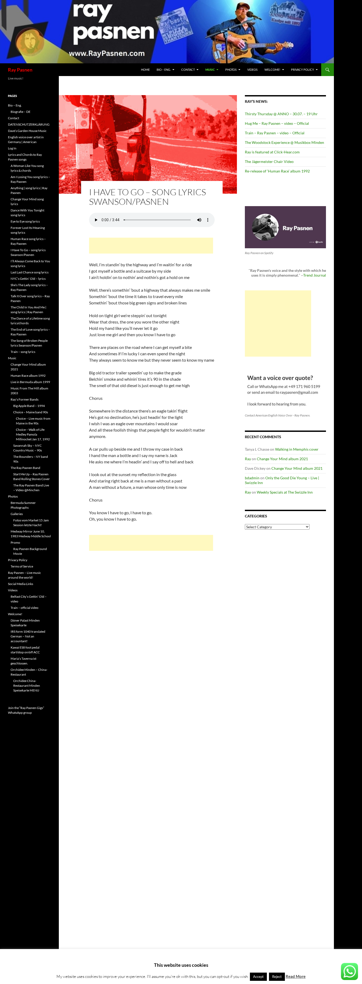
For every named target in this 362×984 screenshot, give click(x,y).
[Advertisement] (151, 246)
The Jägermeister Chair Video (269, 161)
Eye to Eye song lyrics (25, 221)
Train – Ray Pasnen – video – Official (274, 133)
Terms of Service (22, 566)
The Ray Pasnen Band (25, 468)
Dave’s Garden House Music (27, 131)
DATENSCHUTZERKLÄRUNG (29, 124)
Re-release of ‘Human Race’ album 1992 (277, 171)
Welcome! (272, 69)
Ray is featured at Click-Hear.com (272, 152)
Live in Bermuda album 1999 (30, 382)
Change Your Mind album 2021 (282, 458)
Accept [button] (258, 976)
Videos (252, 69)
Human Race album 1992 (28, 376)
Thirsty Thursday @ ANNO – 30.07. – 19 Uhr (281, 114)
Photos (231, 69)
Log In (12, 148)
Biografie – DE (20, 112)
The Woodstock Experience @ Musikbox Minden (284, 142)
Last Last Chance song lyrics (29, 272)
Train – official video (24, 608)
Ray (248, 458)
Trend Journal (314, 275)
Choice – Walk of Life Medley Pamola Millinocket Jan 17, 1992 (33, 434)
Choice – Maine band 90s (30, 412)
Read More (296, 976)
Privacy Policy (302, 69)
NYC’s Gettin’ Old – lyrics (28, 279)
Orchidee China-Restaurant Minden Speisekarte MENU (26, 685)
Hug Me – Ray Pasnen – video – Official (277, 123)
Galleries (17, 514)
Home (145, 69)
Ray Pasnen (20, 70)
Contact (188, 69)
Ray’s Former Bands (24, 399)
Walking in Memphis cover (297, 449)
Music (210, 69)
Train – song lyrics (23, 352)
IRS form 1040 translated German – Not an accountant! (28, 636)
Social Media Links (20, 584)
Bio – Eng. (164, 69)
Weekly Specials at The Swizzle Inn (285, 492)
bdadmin (252, 478)
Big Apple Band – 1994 (29, 406)
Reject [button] (277, 976)
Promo (15, 542)
